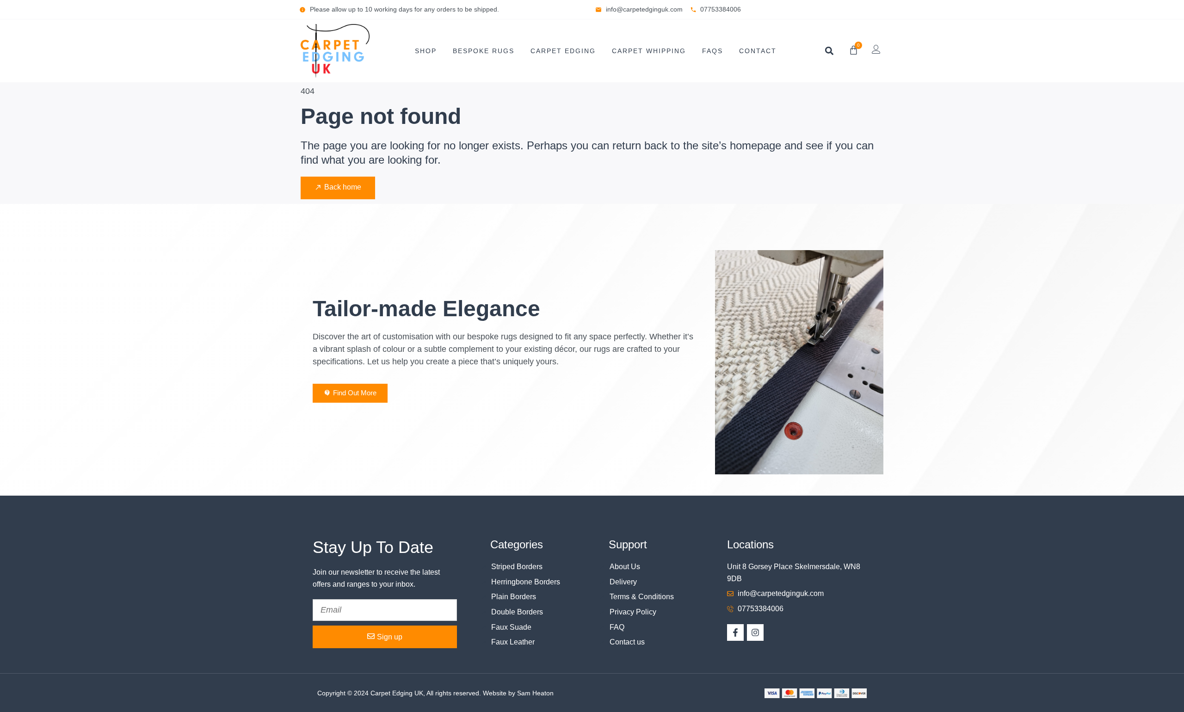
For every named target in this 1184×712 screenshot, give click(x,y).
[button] (829, 51)
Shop (426, 51)
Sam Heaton (535, 693)
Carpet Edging (563, 51)
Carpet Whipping (649, 51)
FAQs (712, 51)
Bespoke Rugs (483, 51)
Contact (758, 51)
